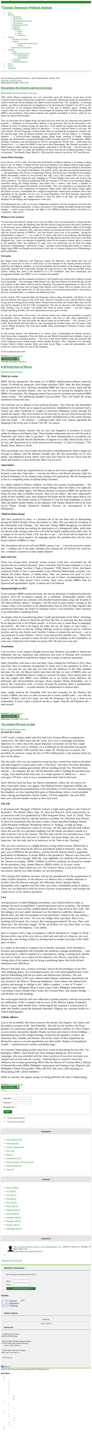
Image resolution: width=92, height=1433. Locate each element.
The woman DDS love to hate (18, 724)
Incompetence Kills (20, 1251)
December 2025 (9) (13, 1217)
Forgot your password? (16, 1118)
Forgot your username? (16, 1121)
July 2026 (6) (11, 1191)
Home (10, 13)
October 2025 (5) (12, 1225)
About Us (11, 15)
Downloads (12, 68)
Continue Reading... (9, 359)
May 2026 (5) (11, 1199)
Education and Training (20, 39)
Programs (11, 37)
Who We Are (17, 17)
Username (7, 1098)
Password (7, 1102)
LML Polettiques (22, 56)
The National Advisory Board (22, 21)
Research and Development (22, 47)
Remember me (8, 1107)
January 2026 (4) (12, 1213)
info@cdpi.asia (7, 1357)
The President (17, 19)
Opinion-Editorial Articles (21, 54)
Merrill (74, 1247)
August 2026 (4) (12, 1187)
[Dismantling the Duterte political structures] (19, 93)
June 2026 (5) (11, 1195)
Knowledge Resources (20, 62)
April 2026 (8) (11, 1202)
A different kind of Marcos (16, 366)
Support (10, 66)
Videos (19, 33)
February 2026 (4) (13, 1210)
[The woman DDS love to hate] (13, 729)
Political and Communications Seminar (28, 1408)
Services (15, 41)
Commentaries (22, 58)
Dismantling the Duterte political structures (26, 88)
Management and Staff (20, 25)
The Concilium (18, 23)
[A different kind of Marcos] (12, 372)
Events (10, 64)
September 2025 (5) (13, 1228)
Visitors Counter (46, 1323)
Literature (11, 49)
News (15, 51)
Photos (19, 31)
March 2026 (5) (12, 1206)
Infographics (21, 35)
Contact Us (16, 27)
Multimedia (16, 29)
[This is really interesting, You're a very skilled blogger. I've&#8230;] (9, 1249)
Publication (16, 60)
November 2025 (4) (13, 1221)
